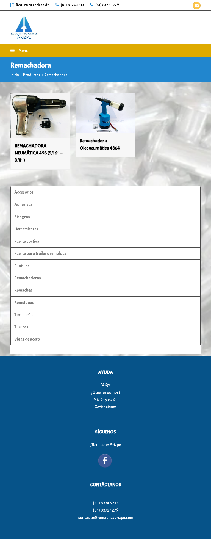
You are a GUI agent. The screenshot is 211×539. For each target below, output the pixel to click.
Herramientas (26, 229)
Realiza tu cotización (32, 5)
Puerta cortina (26, 241)
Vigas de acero (27, 339)
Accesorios (24, 192)
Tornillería (23, 314)
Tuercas (21, 327)
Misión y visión (105, 399)
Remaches (23, 290)
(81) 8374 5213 (72, 5)
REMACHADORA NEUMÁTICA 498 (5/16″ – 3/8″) (38, 153)
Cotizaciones (106, 407)
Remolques (24, 302)
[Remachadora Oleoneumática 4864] (105, 113)
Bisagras (22, 217)
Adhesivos (23, 204)
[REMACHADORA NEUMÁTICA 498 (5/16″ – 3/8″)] (40, 115)
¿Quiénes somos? (105, 392)
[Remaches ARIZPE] (24, 26)
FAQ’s (105, 385)
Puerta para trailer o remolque (40, 253)
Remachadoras (27, 278)
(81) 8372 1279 (107, 5)
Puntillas (22, 266)
